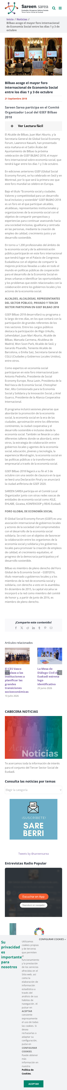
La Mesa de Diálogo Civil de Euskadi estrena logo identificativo (48, 676)
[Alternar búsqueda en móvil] (53, 8)
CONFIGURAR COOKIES (52, 939)
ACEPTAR (33, 1083)
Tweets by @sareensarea (33, 853)
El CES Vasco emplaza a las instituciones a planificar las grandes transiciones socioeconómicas (16, 680)
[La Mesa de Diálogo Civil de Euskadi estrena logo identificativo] (49, 649)
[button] (33, 126)
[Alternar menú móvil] (60, 8)
